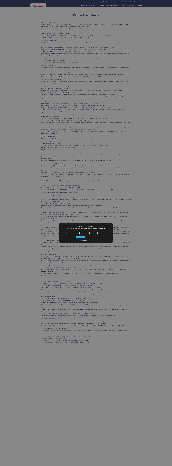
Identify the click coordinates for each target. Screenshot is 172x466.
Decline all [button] (91, 237)
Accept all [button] (80, 237)
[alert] (86, 233)
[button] (86, 240)
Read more (93, 230)
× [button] (111, 224)
